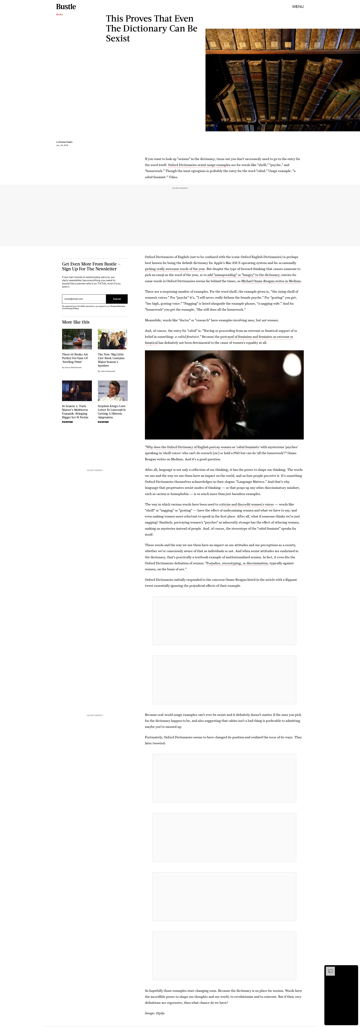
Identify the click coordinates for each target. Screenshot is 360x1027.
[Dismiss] (354, 968)
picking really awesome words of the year (175, 269)
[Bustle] (66, 6)
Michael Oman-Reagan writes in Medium (271, 281)
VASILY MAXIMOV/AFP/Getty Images (358, 80)
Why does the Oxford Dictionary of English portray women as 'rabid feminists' (203, 447)
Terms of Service (117, 306)
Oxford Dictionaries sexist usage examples (199, 165)
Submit (117, 298)
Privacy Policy (72, 308)
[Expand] (329, 968)
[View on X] (224, 620)
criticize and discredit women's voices (246, 504)
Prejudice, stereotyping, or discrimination (237, 563)
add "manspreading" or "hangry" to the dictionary (243, 275)
